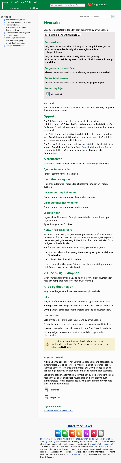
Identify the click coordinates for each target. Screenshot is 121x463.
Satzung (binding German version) (55, 441)
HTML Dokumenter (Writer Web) (19, 22)
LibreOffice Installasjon (15, 43)
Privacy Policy (68, 439)
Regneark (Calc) (12, 25)
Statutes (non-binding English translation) (94, 439)
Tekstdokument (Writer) (15, 19)
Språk (32, 8)
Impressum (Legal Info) (50, 439)
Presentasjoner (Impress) (16, 27)
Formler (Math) (12, 35)
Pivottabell (49, 103)
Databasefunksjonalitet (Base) (18, 32)
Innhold (6, 16)
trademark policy (79, 454)
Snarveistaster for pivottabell (58, 410)
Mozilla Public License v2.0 (103, 444)
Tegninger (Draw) (13, 30)
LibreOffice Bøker (79, 426)
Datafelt (86, 147)
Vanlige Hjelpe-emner (15, 45)
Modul (12, 8)
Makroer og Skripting (14, 40)
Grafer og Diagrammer (15, 38)
